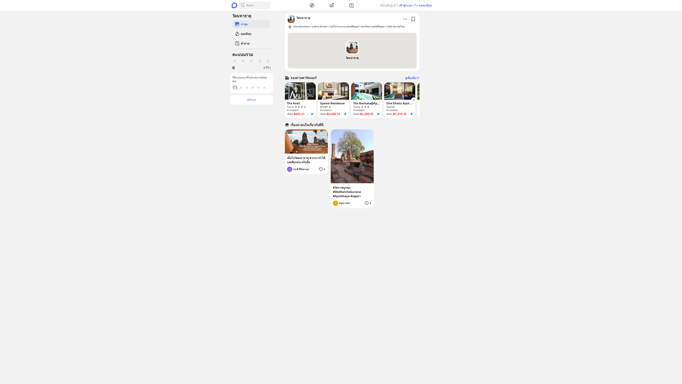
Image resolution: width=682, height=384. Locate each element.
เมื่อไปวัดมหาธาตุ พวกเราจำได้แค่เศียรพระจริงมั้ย (306, 160)
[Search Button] (242, 5)
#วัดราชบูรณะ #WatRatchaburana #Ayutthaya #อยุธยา (347, 192)
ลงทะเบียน (425, 5)
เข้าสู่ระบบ (405, 5)
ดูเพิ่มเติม (410, 78)
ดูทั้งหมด (251, 99)
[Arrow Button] (414, 100)
